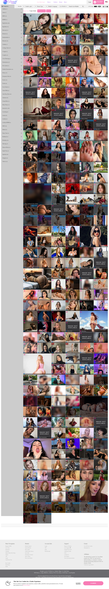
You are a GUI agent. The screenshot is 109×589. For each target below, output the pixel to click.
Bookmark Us (87, 547)
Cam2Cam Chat (8, 559)
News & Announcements (69, 558)
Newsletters (66, 556)
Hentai (60, 2)
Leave (78, 583)
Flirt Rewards (47, 551)
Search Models (28, 547)
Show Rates (27, 549)
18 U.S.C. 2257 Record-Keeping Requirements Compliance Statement (54, 577)
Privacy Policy (26, 585)
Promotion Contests (29, 554)
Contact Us (66, 554)
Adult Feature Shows (29, 551)
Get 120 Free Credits (88, 546)
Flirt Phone (7, 564)
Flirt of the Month (28, 558)
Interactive (7, 549)
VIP (6, 556)
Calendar (7, 551)
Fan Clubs (27, 553)
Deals (6, 566)
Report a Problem (67, 546)
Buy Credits (7, 563)
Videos (48, 2)
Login (89, 2)
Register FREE (8, 546)
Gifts (46, 549)
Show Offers (27, 556)
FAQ (65, 553)
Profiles (55, 2)
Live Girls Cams (40, 2)
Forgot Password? (68, 549)
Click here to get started (88, 564)
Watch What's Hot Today (10, 553)
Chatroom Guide (67, 551)
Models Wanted (28, 546)
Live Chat (7, 547)
